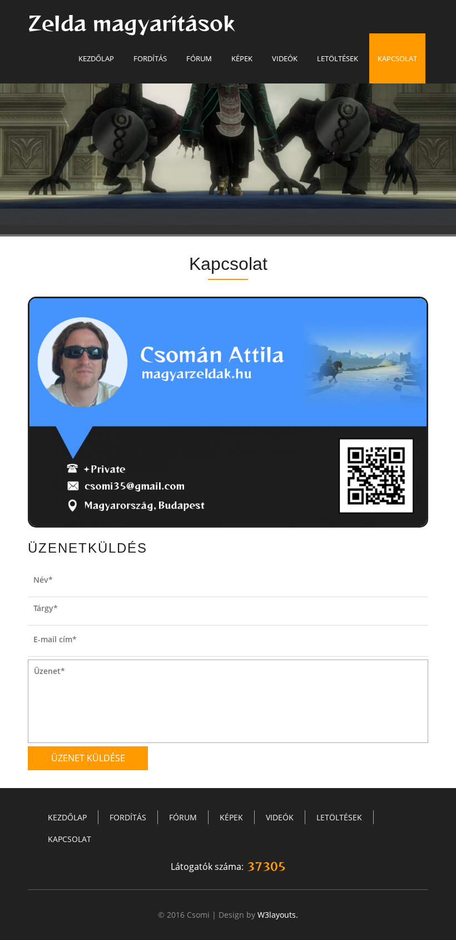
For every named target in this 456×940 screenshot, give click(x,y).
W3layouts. (277, 914)
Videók (285, 58)
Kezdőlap (96, 58)
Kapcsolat (397, 58)
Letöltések (337, 58)
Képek (241, 58)
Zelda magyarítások (131, 23)
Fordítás (150, 58)
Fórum (199, 58)
